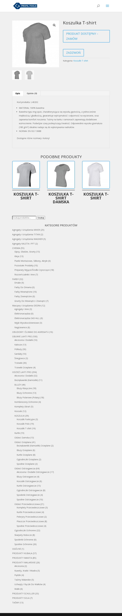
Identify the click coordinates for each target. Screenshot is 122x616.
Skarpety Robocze (23, 535)
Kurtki (17, 433)
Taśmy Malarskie (22, 579)
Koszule (18, 411)
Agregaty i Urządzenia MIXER (26, 229)
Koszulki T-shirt (80, 60)
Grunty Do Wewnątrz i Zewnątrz (29, 301)
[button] (54, 25)
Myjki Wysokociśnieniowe (26, 322)
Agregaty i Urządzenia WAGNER (27, 239)
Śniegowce (19, 358)
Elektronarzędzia (22, 313)
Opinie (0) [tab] (32, 93)
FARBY (15, 279)
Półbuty (18, 349)
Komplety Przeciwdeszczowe (31, 507)
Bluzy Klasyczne (24, 388)
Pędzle (17, 575)
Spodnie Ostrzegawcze (28, 499)
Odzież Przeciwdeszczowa (27, 504)
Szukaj (41, 217)
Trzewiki (18, 362)
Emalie (17, 282)
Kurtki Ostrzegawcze (26, 485)
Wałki (17, 588)
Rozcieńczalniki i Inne (24, 274)
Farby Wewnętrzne (23, 291)
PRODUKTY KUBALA (22, 553)
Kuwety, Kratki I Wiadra (25, 570)
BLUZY (17, 384)
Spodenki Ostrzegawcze (28, 494)
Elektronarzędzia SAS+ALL (27, 318)
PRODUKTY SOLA (20, 598)
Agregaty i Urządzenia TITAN (26, 234)
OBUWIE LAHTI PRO (22, 336)
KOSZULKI (19, 415)
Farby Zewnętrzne (23, 296)
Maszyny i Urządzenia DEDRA (26, 305)
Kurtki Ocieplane (24, 454)
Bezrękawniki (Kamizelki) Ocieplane (33, 445)
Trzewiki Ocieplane (23, 367)
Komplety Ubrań (22, 406)
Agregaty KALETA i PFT (23, 243)
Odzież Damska (22, 437)
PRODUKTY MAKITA (22, 557)
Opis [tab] (17, 93)
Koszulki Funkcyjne (26, 419)
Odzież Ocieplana (22, 442)
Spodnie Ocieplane (26, 463)
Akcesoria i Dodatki (23, 340)
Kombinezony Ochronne (26, 402)
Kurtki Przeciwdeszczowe (29, 512)
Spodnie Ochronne (23, 544)
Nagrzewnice (20, 327)
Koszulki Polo (23, 423)
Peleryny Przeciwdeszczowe (30, 516)
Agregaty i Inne (21, 309)
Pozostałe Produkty (23, 265)
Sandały (18, 353)
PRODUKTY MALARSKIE (24, 562)
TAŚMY (15, 602)
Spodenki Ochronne (23, 539)
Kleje (16, 256)
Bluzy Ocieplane (24, 450)
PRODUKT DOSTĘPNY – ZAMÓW (82, 36)
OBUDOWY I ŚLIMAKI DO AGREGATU (30, 332)
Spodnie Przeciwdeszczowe (30, 526)
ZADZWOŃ (73, 53)
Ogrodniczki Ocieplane (27, 459)
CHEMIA (16, 248)
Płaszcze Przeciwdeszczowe (30, 521)
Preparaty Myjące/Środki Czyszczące (32, 269)
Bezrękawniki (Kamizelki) (26, 380)
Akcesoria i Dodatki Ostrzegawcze (33, 472)
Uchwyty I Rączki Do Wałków (28, 584)
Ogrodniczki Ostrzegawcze (29, 490)
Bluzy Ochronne (24, 392)
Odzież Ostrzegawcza (24, 468)
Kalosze (18, 344)
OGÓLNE (16, 548)
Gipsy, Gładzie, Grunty (25, 251)
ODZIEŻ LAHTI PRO (21, 372)
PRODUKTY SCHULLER (23, 593)
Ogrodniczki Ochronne (25, 530)
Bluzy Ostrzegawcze (26, 476)
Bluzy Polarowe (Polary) (28, 397)
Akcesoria (19, 566)
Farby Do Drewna (23, 287)
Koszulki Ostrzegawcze (28, 481)
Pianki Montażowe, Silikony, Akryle (31, 260)
